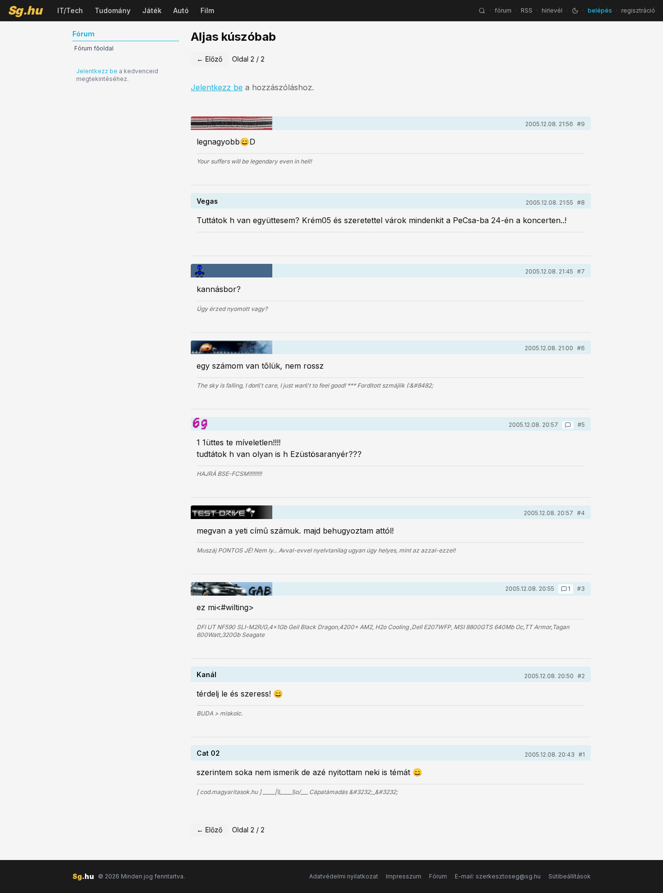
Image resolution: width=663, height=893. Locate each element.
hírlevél (552, 10)
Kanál (206, 674)
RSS (526, 10)
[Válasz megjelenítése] (568, 425)
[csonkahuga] (199, 424)
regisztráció (638, 10)
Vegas (207, 201)
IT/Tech (70, 10)
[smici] (231, 270)
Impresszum (403, 876)
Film (207, 10)
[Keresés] (482, 10)
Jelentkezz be (96, 71)
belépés (600, 10)
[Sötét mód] (575, 10)
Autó (181, 10)
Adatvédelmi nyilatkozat (343, 876)
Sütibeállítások (569, 876)
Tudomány (113, 10)
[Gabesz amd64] (231, 589)
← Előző (209, 59)
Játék (152, 10)
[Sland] (231, 512)
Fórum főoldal (94, 48)
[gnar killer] (231, 347)
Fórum (438, 876)
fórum (503, 10)
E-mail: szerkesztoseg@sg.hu (498, 876)
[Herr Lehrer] (231, 123)
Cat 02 (208, 753)
